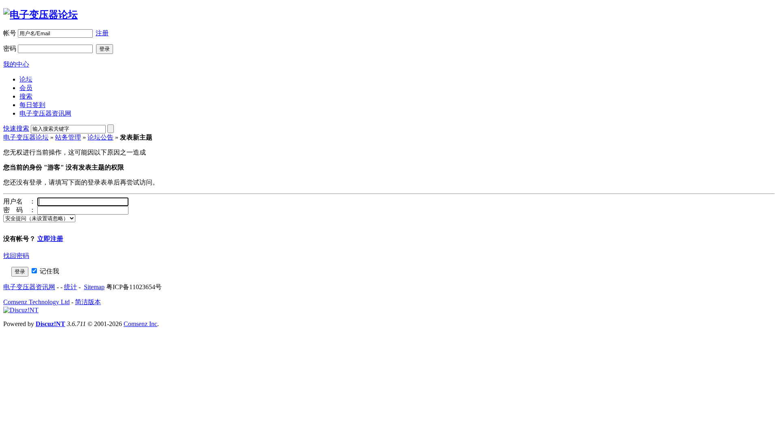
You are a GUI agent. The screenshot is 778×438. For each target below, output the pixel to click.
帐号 (9, 33)
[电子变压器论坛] (40, 14)
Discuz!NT (50, 323)
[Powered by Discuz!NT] (20, 310)
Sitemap (94, 286)
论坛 (25, 79)
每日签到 (32, 104)
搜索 (25, 96)
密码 (9, 48)
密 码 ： (19, 209)
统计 (70, 286)
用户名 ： (19, 201)
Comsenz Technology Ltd (36, 301)
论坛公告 (100, 137)
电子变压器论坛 (26, 137)
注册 (102, 33)
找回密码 (16, 255)
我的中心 (16, 64)
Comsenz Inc (140, 323)
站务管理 (68, 137)
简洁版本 (88, 301)
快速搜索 (16, 128)
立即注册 (50, 238)
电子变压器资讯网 (45, 113)
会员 (25, 87)
